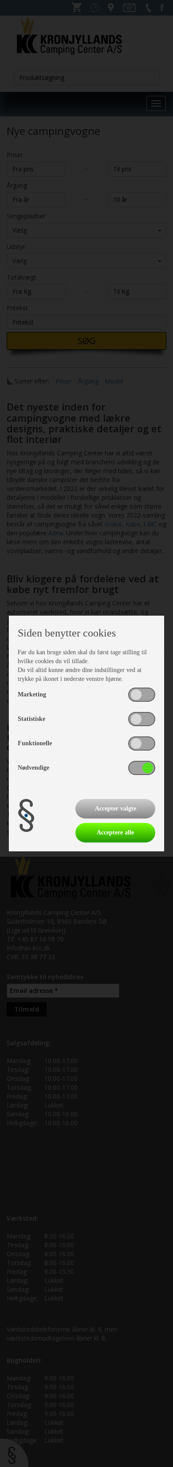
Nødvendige (33, 767)
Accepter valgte (115, 808)
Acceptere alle (115, 832)
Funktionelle (35, 743)
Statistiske (31, 719)
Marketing (32, 694)
